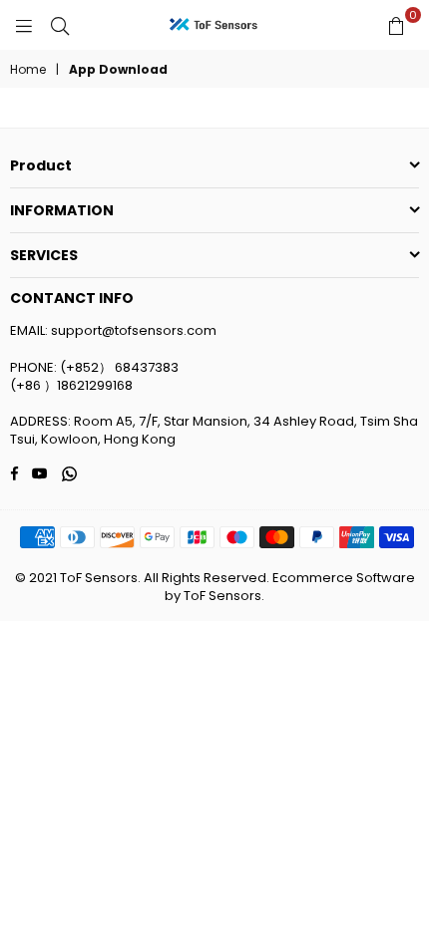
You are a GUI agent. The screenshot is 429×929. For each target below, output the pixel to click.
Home (28, 70)
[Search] (60, 25)
